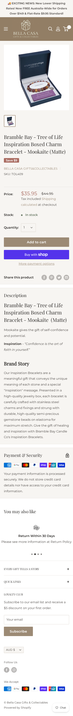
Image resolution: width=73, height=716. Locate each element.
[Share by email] (66, 277)
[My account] (58, 29)
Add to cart (36, 242)
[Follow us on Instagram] (14, 669)
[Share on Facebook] (44, 277)
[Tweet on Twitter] (59, 277)
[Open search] (50, 29)
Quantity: (11, 227)
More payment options (37, 264)
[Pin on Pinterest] (51, 277)
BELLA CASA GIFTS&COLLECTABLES (30, 168)
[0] (65, 29)
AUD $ (10, 649)
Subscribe (18, 631)
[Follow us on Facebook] (6, 669)
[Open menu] (6, 28)
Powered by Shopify (17, 707)
